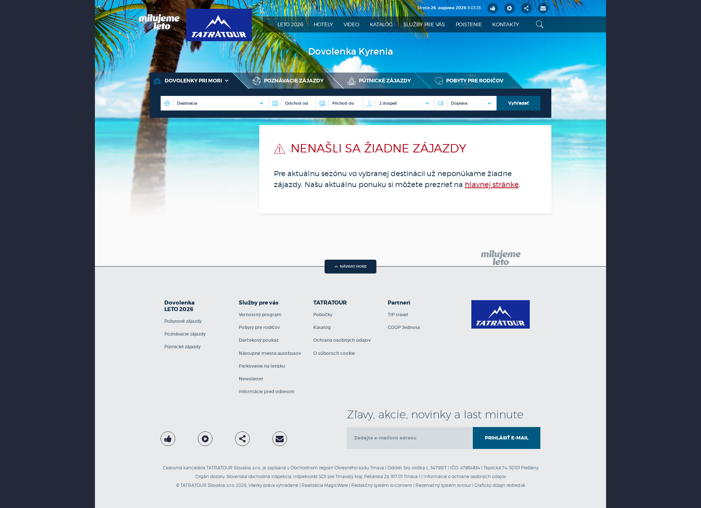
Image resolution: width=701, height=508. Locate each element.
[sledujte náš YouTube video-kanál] (509, 8)
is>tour (464, 485)
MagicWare (336, 485)
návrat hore (353, 266)
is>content (401, 485)
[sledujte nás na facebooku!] (492, 8)
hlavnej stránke (492, 184)
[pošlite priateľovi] (543, 8)
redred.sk (515, 485)
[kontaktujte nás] (279, 438)
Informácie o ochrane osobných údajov (465, 476)
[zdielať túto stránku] (526, 8)
